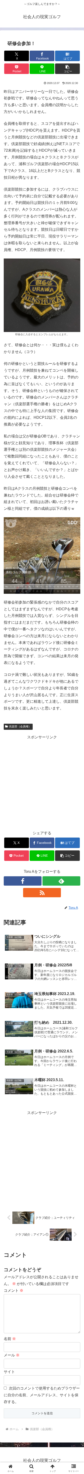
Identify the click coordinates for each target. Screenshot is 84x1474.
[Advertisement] (42, 783)
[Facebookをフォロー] (23, 881)
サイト (9, 1372)
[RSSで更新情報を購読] (42, 892)
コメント (13, 1290)
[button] (67, 68)
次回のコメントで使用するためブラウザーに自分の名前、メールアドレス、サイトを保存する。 (42, 1395)
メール (12, 1355)
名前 (10, 1339)
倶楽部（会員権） (20, 726)
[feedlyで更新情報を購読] (61, 881)
